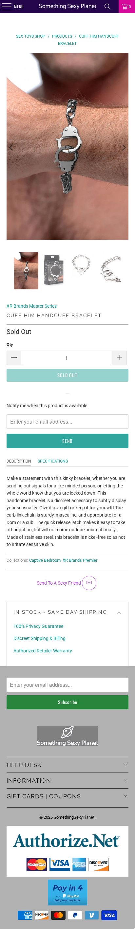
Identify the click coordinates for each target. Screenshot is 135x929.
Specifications (53, 461)
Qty (10, 344)
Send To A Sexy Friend (59, 583)
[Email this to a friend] (89, 583)
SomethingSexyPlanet (74, 817)
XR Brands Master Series (32, 306)
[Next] (123, 147)
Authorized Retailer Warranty (42, 650)
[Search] (107, 6)
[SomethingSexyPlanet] (67, 6)
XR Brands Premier (80, 560)
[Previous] (11, 147)
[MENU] (3, 6)
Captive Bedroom (45, 560)
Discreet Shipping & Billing (39, 638)
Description (19, 461)
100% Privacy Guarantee (38, 626)
